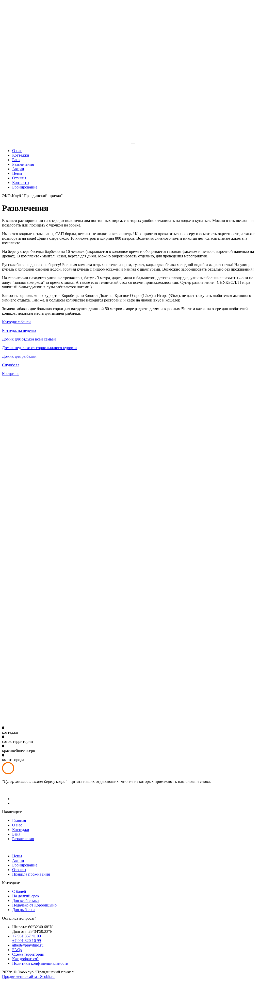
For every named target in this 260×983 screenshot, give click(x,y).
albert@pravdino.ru (63, 9)
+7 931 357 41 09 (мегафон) (28, 4)
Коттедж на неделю (19, 330)
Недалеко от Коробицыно (34, 905)
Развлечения (23, 164)
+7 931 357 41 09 (26, 936)
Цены (17, 173)
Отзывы (19, 178)
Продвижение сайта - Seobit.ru (28, 976)
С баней (19, 891)
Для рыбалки (23, 910)
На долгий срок (25, 896)
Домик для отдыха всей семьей (29, 339)
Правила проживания (31, 874)
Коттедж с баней (16, 322)
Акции (18, 169)
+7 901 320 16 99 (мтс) (23, 9)
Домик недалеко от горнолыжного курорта (39, 348)
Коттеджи (20, 155)
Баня (16, 160)
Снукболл (10, 365)
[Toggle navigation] (133, 143)
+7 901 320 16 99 (26, 940)
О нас (17, 150)
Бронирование (24, 187)
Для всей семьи (25, 900)
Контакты (20, 182)
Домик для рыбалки (19, 356)
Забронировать (19, 13)
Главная (19, 820)
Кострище (10, 373)
